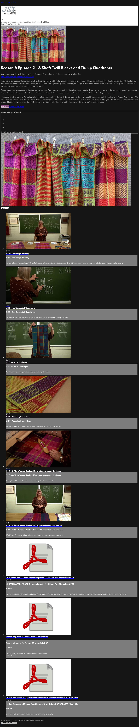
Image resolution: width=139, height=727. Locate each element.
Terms (11, 720)
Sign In (17, 24)
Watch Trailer (14, 106)
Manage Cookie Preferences (32, 720)
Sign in (47, 22)
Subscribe (5, 106)
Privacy (15, 720)
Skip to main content (8, 2)
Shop (29, 22)
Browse (4, 22)
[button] (2, 19)
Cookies (20, 720)
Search (16, 22)
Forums (10, 22)
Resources (23, 22)
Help (7, 720)
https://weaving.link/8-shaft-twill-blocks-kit (17, 76)
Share (21, 106)
